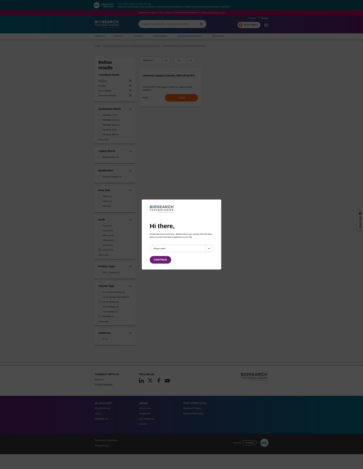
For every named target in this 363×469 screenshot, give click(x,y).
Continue (160, 259)
